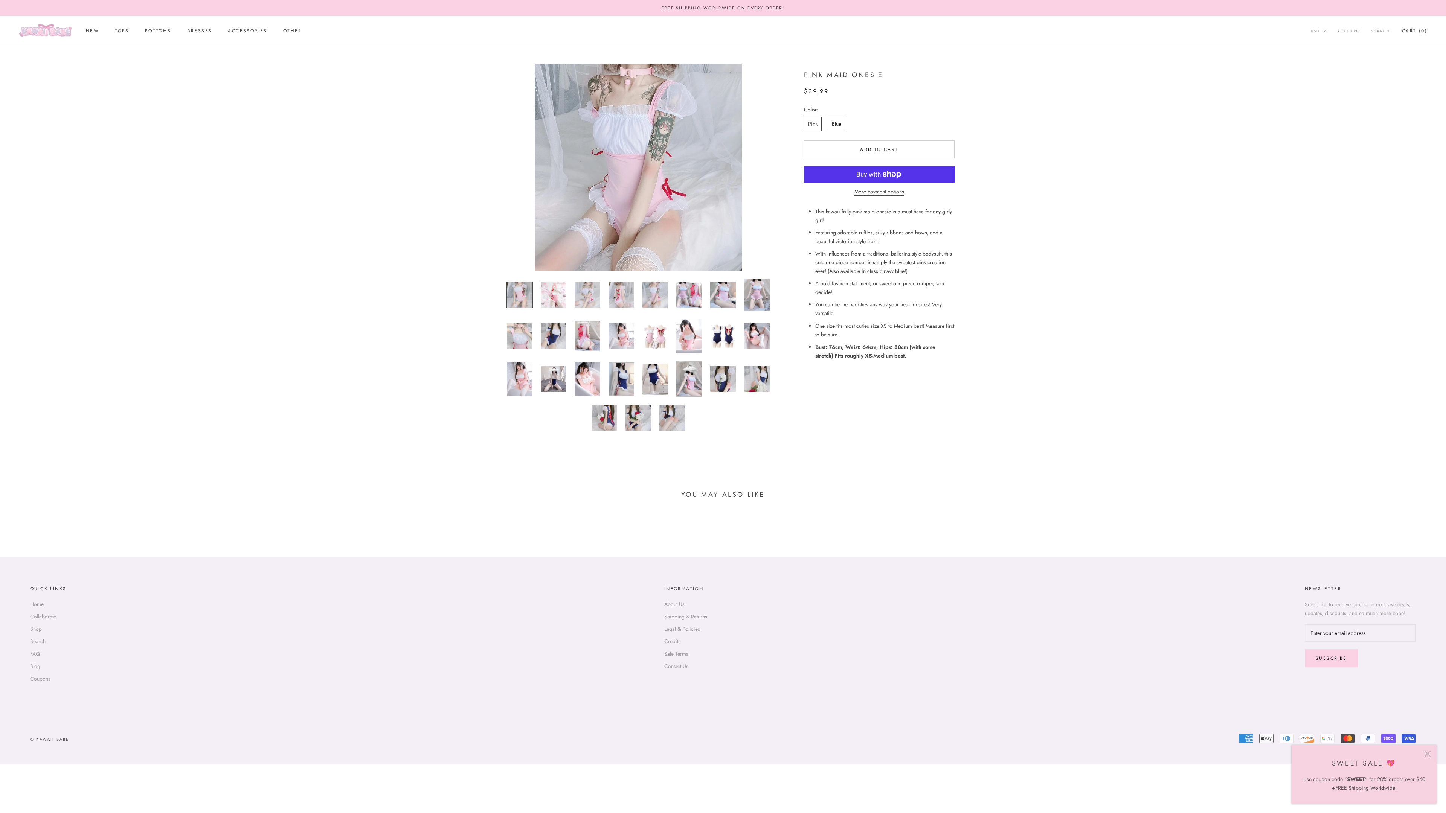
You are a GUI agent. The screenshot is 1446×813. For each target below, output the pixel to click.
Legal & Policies (682, 629)
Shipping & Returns (685, 616)
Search (1380, 31)
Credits (672, 641)
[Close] (1427, 754)
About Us (674, 604)
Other (292, 30)
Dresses (199, 30)
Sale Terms (676, 654)
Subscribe (1331, 658)
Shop (36, 629)
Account (1349, 31)
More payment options (879, 191)
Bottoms (158, 30)
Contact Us (676, 666)
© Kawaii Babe (49, 739)
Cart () (1414, 30)
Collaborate (43, 616)
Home (37, 604)
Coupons (40, 678)
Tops (122, 30)
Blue (836, 124)
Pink (813, 124)
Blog (35, 666)
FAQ (35, 654)
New (92, 30)
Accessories (247, 30)
